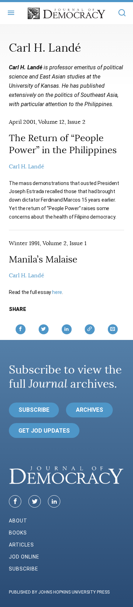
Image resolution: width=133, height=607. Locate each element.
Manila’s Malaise (43, 259)
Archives (89, 409)
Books (18, 533)
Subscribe (33, 409)
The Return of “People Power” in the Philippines (63, 144)
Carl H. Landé (26, 166)
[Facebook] (15, 501)
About (18, 521)
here (57, 292)
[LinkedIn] (54, 501)
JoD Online (24, 557)
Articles (21, 545)
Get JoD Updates (44, 430)
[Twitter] (34, 501)
